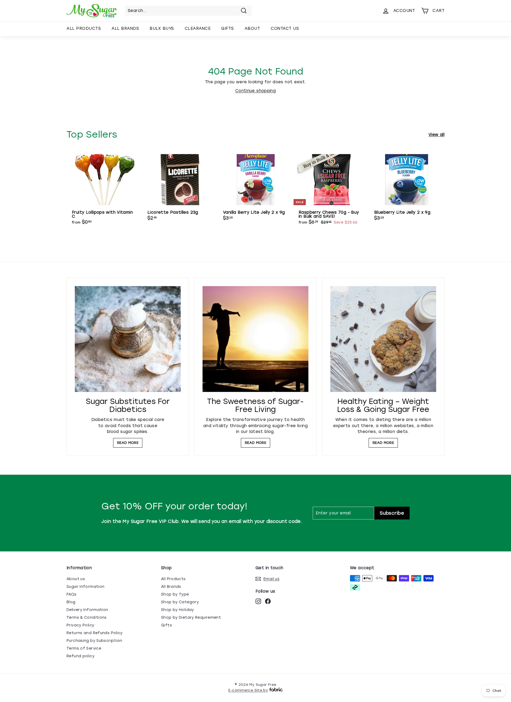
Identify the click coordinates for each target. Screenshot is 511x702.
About (252, 28)
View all (436, 134)
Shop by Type (175, 594)
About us (76, 579)
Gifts (227, 28)
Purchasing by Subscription (94, 640)
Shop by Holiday (177, 610)
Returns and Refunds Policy (95, 633)
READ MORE (127, 443)
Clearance (198, 28)
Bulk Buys (162, 28)
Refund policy (80, 656)
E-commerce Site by (248, 690)
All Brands (125, 28)
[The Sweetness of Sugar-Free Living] (255, 339)
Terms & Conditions (87, 617)
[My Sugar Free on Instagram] (258, 601)
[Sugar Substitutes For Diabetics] (128, 339)
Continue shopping (255, 90)
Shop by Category (180, 602)
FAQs (72, 594)
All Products (84, 28)
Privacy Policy (80, 625)
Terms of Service (84, 648)
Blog (71, 602)
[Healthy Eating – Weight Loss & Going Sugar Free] (383, 339)
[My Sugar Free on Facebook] (268, 601)
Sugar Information (85, 586)
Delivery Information (87, 610)
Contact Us (285, 28)
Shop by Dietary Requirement (191, 617)
